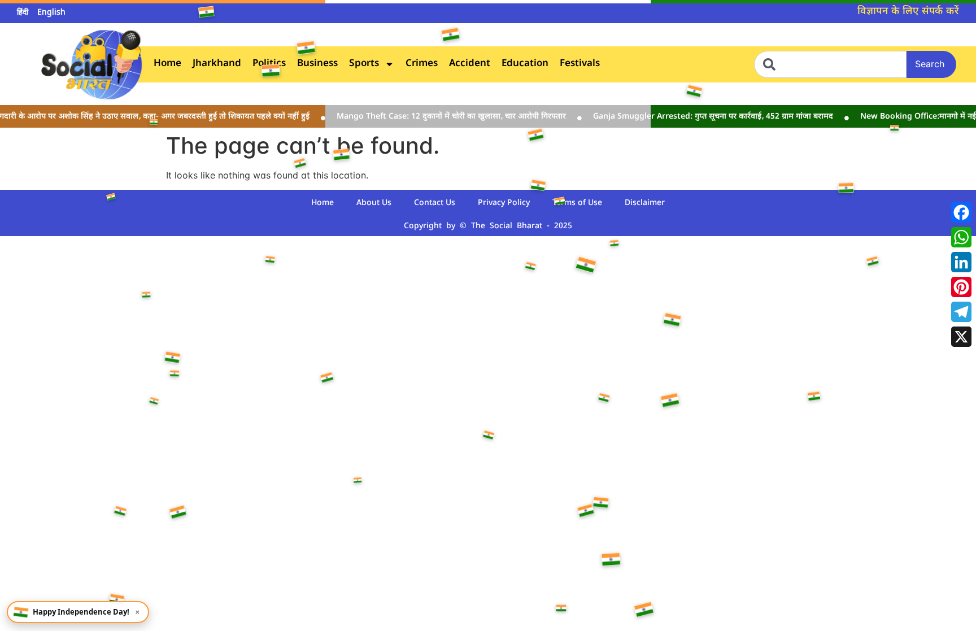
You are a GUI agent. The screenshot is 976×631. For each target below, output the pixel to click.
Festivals (580, 64)
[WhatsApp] (961, 237)
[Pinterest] (961, 287)
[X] (961, 336)
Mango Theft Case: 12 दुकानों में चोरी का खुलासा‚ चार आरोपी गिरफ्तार (441, 116)
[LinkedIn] (961, 262)
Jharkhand (217, 64)
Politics (269, 64)
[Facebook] (961, 212)
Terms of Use (577, 203)
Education (525, 64)
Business (317, 64)
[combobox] (830, 64)
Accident (469, 64)
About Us (373, 203)
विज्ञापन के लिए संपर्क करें (908, 11)
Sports (364, 64)
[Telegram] (961, 311)
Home (167, 64)
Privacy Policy (504, 203)
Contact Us (434, 203)
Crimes (422, 64)
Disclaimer (645, 203)
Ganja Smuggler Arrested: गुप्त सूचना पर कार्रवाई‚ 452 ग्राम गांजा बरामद (703, 116)
